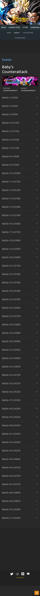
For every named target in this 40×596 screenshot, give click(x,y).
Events (17, 33)
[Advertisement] (20, 47)
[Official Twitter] (12, 574)
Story (25, 27)
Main (9, 33)
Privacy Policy (20, 577)
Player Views (20, 38)
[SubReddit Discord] (23, 574)
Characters (14, 27)
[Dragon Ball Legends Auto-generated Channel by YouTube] (28, 574)
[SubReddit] (17, 574)
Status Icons (28, 33)
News (3, 27)
